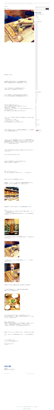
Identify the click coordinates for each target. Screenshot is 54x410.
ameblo (14, 3)
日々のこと (36, 117)
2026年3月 (36, 29)
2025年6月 (36, 39)
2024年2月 (36, 58)
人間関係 (36, 99)
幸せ (35, 110)
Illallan (7, 368)
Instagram (9, 3)
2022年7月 (36, 77)
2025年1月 (36, 45)
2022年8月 (36, 76)
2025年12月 (36, 32)
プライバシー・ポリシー (19, 406)
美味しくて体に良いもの (38, 124)
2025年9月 (36, 36)
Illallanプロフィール (23, 3)
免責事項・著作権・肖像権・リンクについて (28, 406)
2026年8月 (36, 23)
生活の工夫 (36, 120)
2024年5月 (36, 55)
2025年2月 (36, 44)
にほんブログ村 (6, 344)
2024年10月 (36, 49)
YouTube (17, 3)
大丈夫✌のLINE (37, 16)
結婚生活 (36, 123)
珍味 (12, 369)
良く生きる (36, 125)
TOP (6, 3)
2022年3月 (36, 82)
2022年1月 (36, 84)
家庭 (35, 107)
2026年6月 (36, 25)
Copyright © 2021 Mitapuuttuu (27, 408)
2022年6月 (36, 78)
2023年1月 (36, 70)
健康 (35, 100)
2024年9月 (36, 50)
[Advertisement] (19, 57)
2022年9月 (36, 75)
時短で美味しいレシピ (37, 119)
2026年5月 (36, 26)
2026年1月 (36, 31)
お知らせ (36, 93)
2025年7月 (36, 38)
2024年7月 (36, 52)
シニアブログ (7, 369)
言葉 (35, 126)
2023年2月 (36, 69)
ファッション (36, 97)
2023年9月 (36, 62)
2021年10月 (36, 88)
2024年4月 (36, 56)
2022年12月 (36, 71)
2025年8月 (36, 37)
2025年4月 (36, 42)
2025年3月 (36, 43)
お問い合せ (36, 406)
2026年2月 (36, 30)
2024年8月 (36, 51)
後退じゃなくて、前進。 (30, 373)
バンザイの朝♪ (7, 373)
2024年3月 (36, 57)
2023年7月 (36, 64)
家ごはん (36, 106)
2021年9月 (36, 89)
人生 (35, 98)
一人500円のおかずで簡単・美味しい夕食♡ (40, 14)
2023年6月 (36, 65)
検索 (36, 7)
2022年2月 (36, 83)
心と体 (36, 111)
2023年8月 (36, 63)
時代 (35, 118)
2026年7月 (36, 24)
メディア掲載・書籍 (29, 3)
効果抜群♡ (36, 15)
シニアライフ (10, 369)
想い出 (36, 112)
